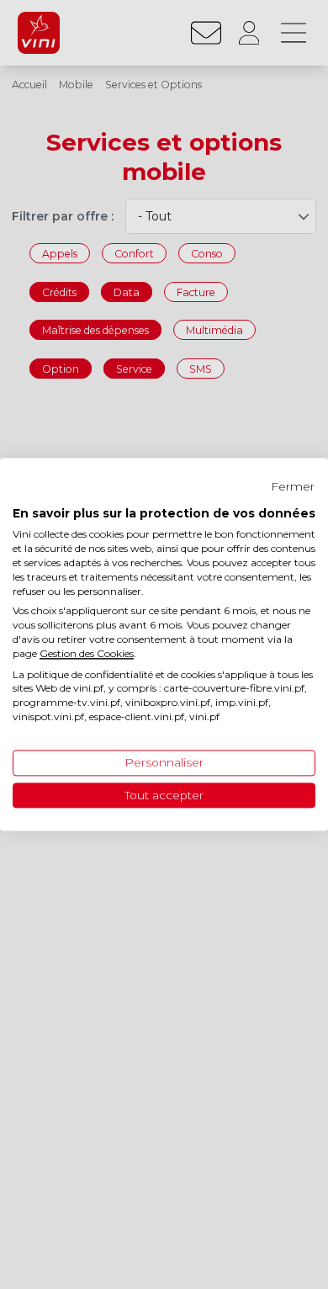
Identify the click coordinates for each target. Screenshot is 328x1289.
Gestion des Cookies (87, 653)
